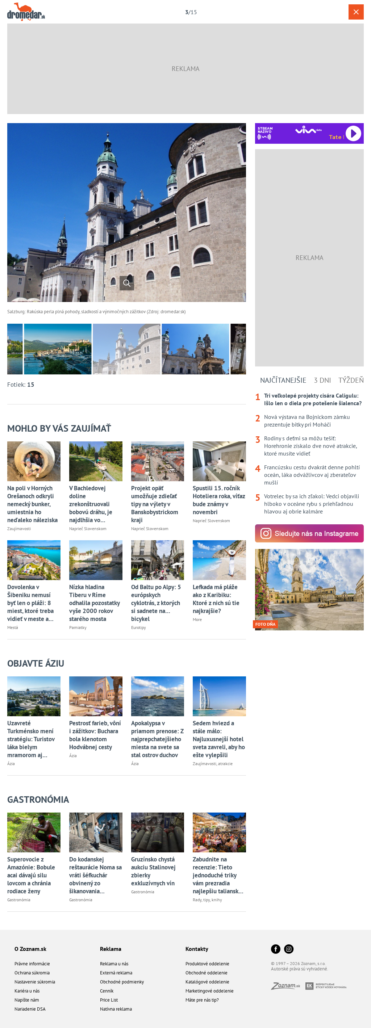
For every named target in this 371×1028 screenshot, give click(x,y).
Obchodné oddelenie (207, 973)
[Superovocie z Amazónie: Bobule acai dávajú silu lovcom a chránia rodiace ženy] (34, 832)
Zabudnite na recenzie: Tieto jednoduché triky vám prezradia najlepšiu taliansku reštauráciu (217, 875)
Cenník (106, 991)
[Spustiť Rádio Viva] (308, 129)
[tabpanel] (309, 453)
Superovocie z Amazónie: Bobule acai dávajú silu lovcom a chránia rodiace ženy (31, 875)
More (197, 619)
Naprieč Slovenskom (88, 528)
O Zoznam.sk (30, 948)
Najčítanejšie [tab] (283, 380)
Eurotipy (138, 627)
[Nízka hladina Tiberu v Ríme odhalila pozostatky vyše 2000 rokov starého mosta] (95, 560)
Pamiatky (78, 627)
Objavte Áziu (35, 663)
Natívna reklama (116, 1009)
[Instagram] (288, 950)
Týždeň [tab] (351, 380)
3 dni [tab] (322, 380)
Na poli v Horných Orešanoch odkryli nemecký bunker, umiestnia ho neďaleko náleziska (32, 504)
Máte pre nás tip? (202, 1000)
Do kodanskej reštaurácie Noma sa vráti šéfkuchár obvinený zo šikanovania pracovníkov (95, 875)
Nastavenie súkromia (34, 982)
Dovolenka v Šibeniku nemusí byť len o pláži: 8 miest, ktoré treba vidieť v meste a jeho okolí (30, 603)
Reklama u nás (114, 964)
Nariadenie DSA (30, 1009)
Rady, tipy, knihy (207, 899)
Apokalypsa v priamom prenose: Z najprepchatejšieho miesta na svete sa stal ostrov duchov (157, 739)
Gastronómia (38, 799)
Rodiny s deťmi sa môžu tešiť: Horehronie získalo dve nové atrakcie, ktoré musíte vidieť (310, 446)
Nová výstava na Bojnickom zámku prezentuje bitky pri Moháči (307, 420)
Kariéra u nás (26, 991)
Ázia (11, 763)
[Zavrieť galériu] (356, 12)
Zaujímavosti (19, 528)
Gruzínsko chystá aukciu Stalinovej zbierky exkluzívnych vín (153, 871)
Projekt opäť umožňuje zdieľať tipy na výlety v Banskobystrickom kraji (154, 504)
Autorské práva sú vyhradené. (299, 969)
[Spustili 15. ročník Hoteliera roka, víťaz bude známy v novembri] (219, 461)
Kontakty (197, 948)
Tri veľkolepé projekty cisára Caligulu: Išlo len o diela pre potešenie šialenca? (313, 399)
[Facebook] (275, 950)
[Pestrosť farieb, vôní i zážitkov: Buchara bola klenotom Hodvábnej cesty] (95, 696)
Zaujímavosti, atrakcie (213, 763)
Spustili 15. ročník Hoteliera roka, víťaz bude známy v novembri (219, 500)
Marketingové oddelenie (210, 991)
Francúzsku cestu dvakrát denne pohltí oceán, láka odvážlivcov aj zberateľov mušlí (312, 474)
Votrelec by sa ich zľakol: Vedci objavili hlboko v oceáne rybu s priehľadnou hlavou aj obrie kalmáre (311, 503)
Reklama (110, 948)
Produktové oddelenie (207, 964)
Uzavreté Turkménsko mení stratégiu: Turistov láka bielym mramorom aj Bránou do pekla (30, 739)
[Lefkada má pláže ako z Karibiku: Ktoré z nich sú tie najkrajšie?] (219, 560)
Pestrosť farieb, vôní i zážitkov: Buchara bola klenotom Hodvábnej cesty (95, 735)
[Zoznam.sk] (288, 988)
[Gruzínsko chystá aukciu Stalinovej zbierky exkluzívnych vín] (157, 832)
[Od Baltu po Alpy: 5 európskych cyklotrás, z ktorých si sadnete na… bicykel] (157, 560)
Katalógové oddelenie (207, 982)
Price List (109, 1000)
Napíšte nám (26, 1000)
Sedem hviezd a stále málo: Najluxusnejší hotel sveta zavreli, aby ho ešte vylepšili (219, 739)
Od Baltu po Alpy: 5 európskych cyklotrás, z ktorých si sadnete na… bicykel (156, 603)
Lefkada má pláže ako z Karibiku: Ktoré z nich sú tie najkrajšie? (216, 599)
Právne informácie (32, 964)
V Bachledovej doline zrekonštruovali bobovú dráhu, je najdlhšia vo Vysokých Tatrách (91, 504)
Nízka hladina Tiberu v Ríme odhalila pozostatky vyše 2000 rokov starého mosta (94, 603)
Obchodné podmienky (122, 982)
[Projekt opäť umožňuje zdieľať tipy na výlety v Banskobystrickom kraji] (157, 461)
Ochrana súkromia (32, 973)
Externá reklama (116, 973)
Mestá (12, 627)
